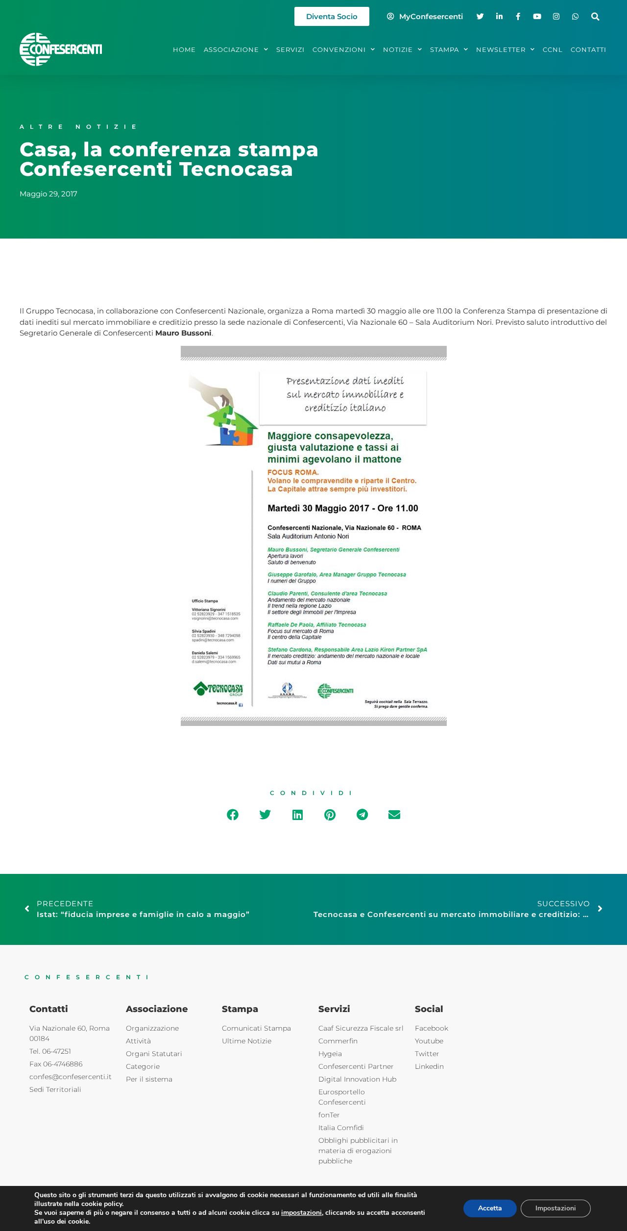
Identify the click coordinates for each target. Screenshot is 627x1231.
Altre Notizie (81, 126)
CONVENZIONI (339, 49)
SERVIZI (290, 49)
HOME (184, 49)
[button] (595, 16)
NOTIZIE (398, 49)
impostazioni (301, 1212)
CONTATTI (588, 49)
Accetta (490, 1208)
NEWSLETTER (501, 49)
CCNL (553, 49)
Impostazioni (555, 1208)
